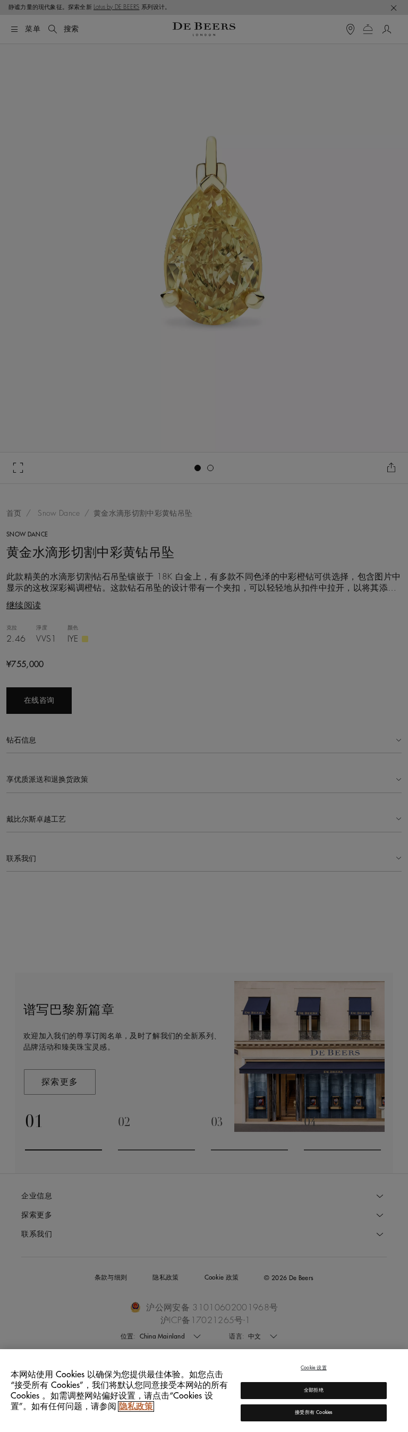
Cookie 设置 (314, 1368)
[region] (204, 1390)
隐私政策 (136, 1406)
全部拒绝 (314, 1390)
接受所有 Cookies (313, 1412)
